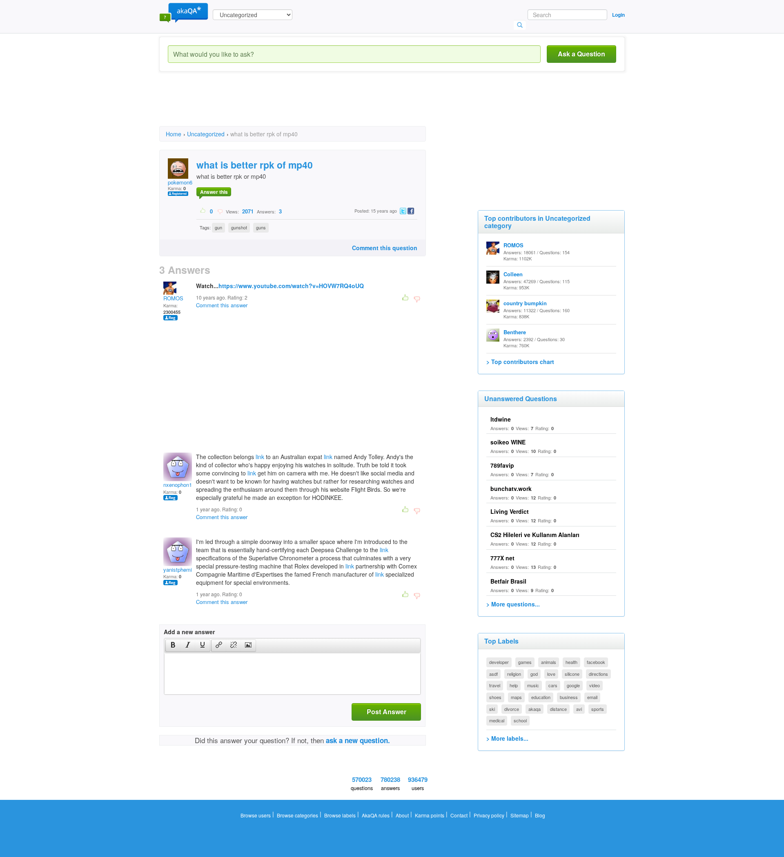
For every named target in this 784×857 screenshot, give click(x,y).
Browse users (256, 815)
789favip (502, 465)
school (520, 720)
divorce (511, 709)
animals (548, 662)
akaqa (534, 709)
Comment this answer (221, 305)
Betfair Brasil (508, 581)
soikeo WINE (508, 442)
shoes (495, 697)
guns (261, 227)
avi (579, 709)
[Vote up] (203, 211)
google (573, 685)
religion (514, 674)
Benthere (514, 332)
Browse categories (297, 815)
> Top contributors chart (520, 361)
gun (218, 227)
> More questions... (513, 604)
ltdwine (500, 419)
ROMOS (173, 298)
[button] (172, 645)
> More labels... (507, 738)
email (592, 697)
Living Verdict (509, 511)
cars (552, 685)
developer (499, 662)
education (540, 697)
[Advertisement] (308, 106)
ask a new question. (358, 740)
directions (598, 674)
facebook (596, 662)
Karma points (429, 815)
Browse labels (340, 815)
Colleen (513, 274)
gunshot (239, 227)
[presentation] (173, 645)
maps (516, 697)
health (571, 662)
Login (618, 14)
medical (496, 720)
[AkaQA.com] (183, 12)
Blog (540, 815)
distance (558, 709)
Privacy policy (489, 815)
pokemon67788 (186, 182)
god (534, 674)
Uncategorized (206, 134)
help (514, 685)
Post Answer (386, 711)
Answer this (214, 191)
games (525, 662)
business (569, 697)
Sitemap (519, 815)
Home (173, 134)
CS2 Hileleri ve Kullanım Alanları (534, 535)
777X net (502, 558)
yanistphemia (179, 569)
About (402, 815)
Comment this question (384, 248)
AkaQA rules (376, 815)
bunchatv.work (511, 488)
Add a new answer (189, 632)
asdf (493, 674)
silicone (572, 674)
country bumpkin (525, 303)
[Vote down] (219, 211)
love (551, 674)
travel (494, 685)
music (533, 685)
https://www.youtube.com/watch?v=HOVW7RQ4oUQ (291, 286)
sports (597, 709)
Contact (459, 815)
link (260, 457)
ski (492, 709)
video (594, 685)
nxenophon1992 (181, 484)
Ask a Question (581, 53)
